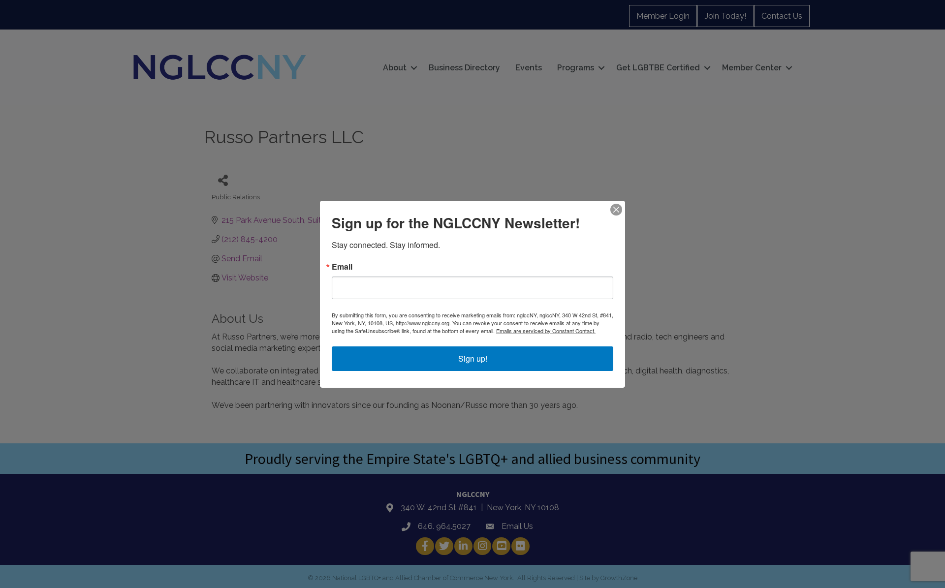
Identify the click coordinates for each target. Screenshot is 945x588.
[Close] (616, 210)
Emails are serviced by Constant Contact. (546, 331)
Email (342, 267)
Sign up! (472, 358)
